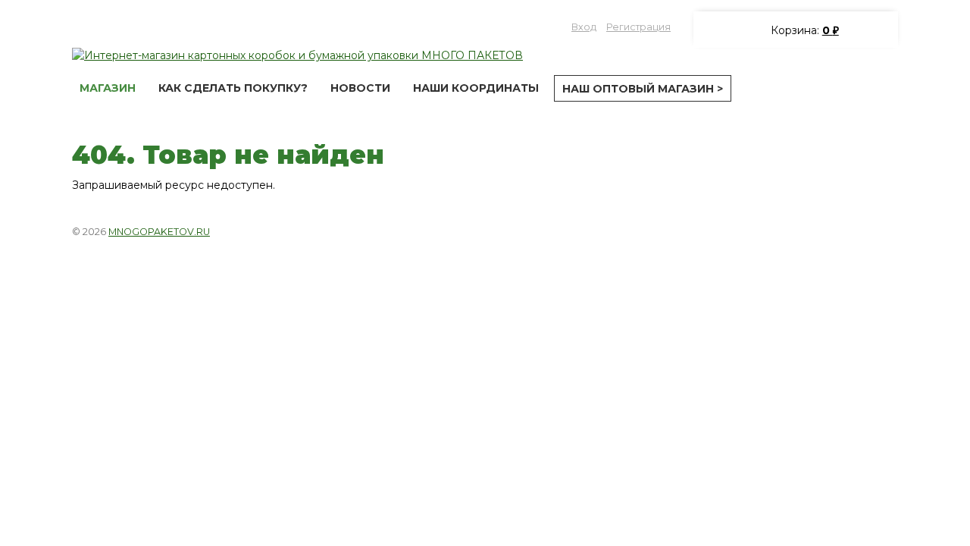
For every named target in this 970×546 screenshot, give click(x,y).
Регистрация (638, 27)
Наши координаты (476, 88)
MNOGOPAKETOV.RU (159, 231)
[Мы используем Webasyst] (877, 230)
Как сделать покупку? (233, 88)
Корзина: (803, 30)
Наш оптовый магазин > (642, 89)
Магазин (108, 88)
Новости (360, 88)
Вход (583, 27)
